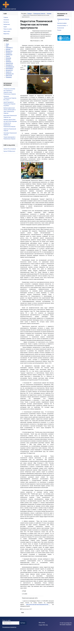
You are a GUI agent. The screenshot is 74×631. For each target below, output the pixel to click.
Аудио (5, 26)
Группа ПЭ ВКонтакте (9, 151)
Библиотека (7, 24)
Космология (60, 28)
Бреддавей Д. (9, 68)
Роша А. (8, 56)
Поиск (23, 623)
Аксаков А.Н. (9, 70)
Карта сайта (7, 31)
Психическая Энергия (63, 19)
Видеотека (6, 33)
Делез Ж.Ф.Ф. (9, 63)
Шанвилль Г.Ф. (10, 73)
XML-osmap (42, 622)
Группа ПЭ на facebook (10, 149)
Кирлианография (62, 23)
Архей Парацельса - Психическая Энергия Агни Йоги (9, 103)
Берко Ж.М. (9, 75)
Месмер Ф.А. (9, 51)
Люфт (7, 44)
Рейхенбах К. (9, 47)
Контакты (6, 22)
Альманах (6, 19)
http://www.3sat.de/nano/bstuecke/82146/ (38, 604)
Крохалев (8, 58)
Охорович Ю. (9, 65)
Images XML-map (43, 625)
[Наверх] (71, 628)
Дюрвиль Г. (9, 52)
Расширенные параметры (9, 627)
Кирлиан (8, 59)
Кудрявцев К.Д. (10, 66)
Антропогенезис (61, 25)
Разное (59, 30)
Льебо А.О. (8, 72)
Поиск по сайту (8, 29)
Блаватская (9, 54)
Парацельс (9, 77)
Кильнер (8, 49)
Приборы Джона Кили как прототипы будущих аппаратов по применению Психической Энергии (10, 123)
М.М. (7, 46)
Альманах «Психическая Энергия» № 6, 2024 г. (10, 98)
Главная (6, 17)
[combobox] (10, 623)
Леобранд (8, 61)
